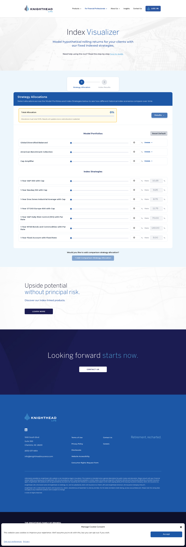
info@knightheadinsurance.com (39, 457)
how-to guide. (116, 54)
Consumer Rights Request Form (85, 463)
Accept (166, 534)
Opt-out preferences (13, 542)
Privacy (26, 542)
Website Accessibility (80, 456)
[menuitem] (76, 8)
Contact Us (93, 369)
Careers (106, 444)
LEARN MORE (38, 312)
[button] (181, 527)
